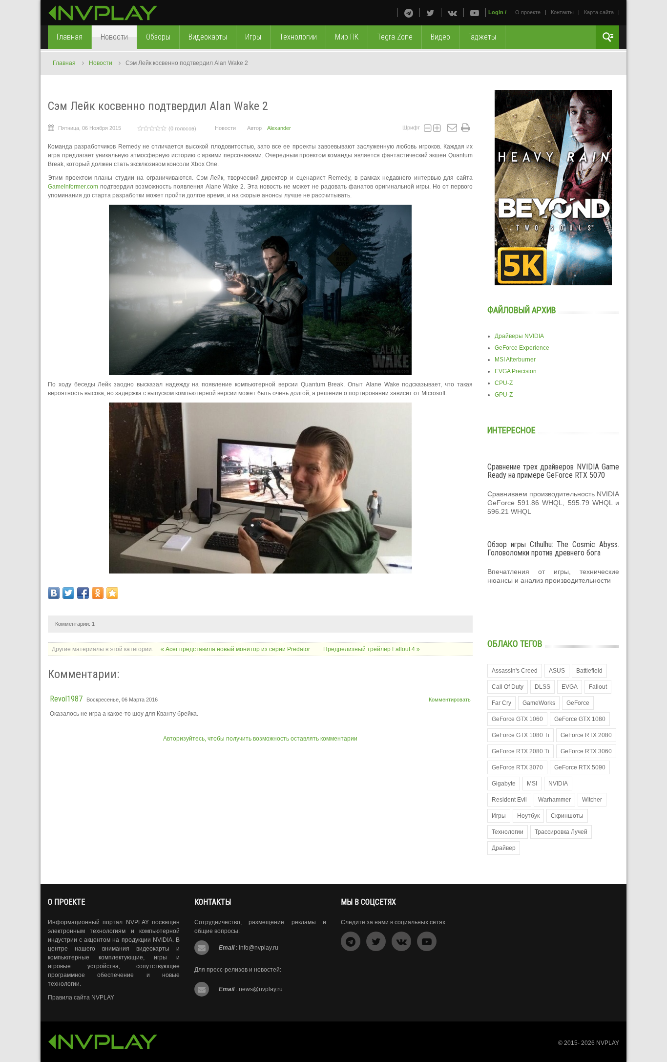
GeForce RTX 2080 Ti (520, 751)
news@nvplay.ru (261, 989)
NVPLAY (607, 1043)
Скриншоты (567, 815)
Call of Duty (507, 686)
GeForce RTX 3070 (517, 767)
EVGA (570, 686)
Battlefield (589, 670)
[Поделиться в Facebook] (83, 593)
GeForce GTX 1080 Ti (520, 735)
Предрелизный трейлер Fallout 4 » (371, 649)
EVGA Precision (516, 371)
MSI (532, 783)
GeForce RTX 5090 (579, 767)
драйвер (504, 848)
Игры (499, 815)
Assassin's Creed (515, 670)
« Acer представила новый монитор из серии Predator (236, 649)
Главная (64, 63)
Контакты (562, 12)
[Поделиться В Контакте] (54, 593)
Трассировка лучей (561, 831)
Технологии (507, 831)
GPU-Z (504, 394)
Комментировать (450, 699)
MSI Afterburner (515, 359)
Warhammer (554, 799)
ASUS (557, 670)
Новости (100, 63)
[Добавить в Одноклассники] (98, 593)
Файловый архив (521, 310)
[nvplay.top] (103, 13)
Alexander (279, 128)
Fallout (598, 686)
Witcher (592, 799)
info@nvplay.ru (258, 947)
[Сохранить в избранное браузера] (112, 593)
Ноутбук (528, 815)
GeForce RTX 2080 (586, 735)
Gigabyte (504, 783)
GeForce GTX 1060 (517, 719)
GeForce (577, 703)
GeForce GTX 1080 (579, 719)
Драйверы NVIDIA (519, 336)
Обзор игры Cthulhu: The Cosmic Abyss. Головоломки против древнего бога (553, 549)
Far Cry (501, 703)
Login (495, 12)
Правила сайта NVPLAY (81, 997)
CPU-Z (504, 383)
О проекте (528, 12)
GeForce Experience (522, 347)
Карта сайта (599, 12)
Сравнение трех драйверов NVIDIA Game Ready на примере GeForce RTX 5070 (553, 471)
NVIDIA (558, 783)
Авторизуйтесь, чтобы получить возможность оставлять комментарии (260, 738)
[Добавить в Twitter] (68, 593)
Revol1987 (66, 698)
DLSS (542, 686)
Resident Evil (509, 799)
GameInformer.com (73, 186)
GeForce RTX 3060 (586, 751)
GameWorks (538, 703)
